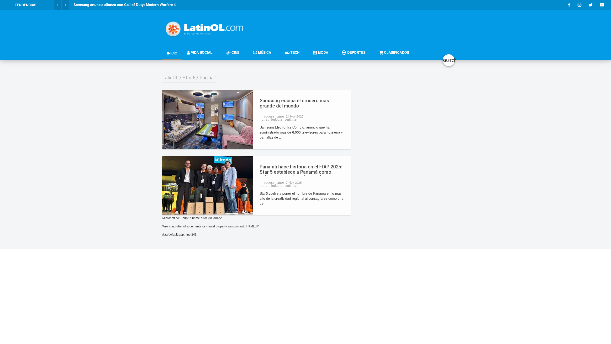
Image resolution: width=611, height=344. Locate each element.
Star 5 (189, 78)
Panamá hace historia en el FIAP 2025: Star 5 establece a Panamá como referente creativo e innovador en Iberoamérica (301, 170)
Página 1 (208, 78)
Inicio (172, 53)
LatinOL (170, 78)
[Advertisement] (362, 27)
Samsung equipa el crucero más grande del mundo (294, 103)
